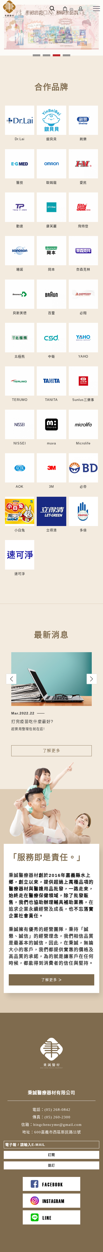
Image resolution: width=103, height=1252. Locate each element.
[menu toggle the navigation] (96, 9)
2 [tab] (47, 55)
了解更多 (51, 750)
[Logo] (9, 9)
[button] (11, 679)
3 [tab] (57, 55)
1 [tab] (37, 55)
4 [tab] (67, 55)
